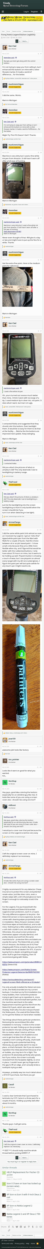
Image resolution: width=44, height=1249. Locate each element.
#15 (41, 813)
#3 (41, 117)
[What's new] (41, 11)
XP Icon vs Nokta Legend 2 (19, 1205)
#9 (41, 456)
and (11, 104)
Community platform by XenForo (14, 1247)
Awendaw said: (9, 58)
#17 (41, 873)
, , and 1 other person (21, 78)
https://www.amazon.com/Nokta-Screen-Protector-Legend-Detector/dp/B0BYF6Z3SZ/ (21, 970)
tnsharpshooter (11, 1188)
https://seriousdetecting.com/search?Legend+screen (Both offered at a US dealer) (21, 980)
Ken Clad (6, 37)
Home (33, 1243)
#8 (41, 420)
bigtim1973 (10, 1199)
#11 (41, 530)
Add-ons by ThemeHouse (35, 1247)
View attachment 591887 (12, 232)
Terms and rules (7, 1243)
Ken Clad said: (9, 122)
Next (24, 41)
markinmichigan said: (11, 222)
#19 (41, 1120)
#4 (41, 152)
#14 (41, 789)
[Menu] (2, 12)
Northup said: (9, 817)
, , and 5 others (16, 733)
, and (13, 442)
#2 (41, 92)
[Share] (38, 54)
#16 (41, 850)
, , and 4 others (16, 204)
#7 (41, 331)
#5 (41, 218)
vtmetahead (10, 1177)
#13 (41, 767)
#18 (41, 1092)
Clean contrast (8, 1240)
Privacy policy (19, 1243)
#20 (41, 1137)
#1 (41, 53)
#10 (41, 489)
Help (27, 1243)
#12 (41, 746)
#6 (41, 260)
